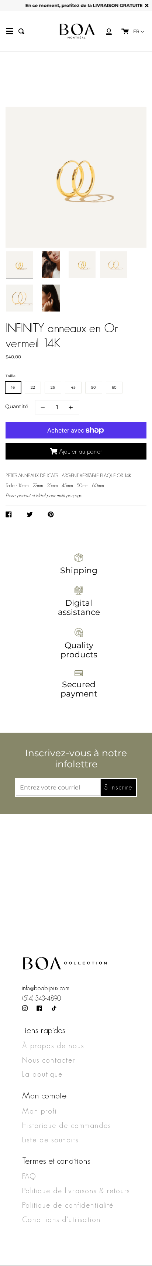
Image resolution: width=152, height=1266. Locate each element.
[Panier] (121, 31)
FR (137, 31)
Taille (10, 376)
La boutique (42, 1074)
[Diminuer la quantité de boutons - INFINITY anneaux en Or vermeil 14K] (44, 407)
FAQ (29, 1176)
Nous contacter (49, 1060)
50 (93, 387)
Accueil (18, 100)
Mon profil (40, 1111)
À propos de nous (53, 1046)
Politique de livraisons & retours (76, 1191)
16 (13, 387)
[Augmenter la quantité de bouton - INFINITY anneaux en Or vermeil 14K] (70, 407)
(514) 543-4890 (41, 998)
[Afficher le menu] (9, 31)
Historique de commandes (66, 1125)
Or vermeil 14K (57, 100)
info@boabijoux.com (45, 988)
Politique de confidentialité (68, 1205)
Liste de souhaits (50, 1140)
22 (33, 387)
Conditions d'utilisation (61, 1219)
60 (114, 387)
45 (73, 387)
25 (53, 387)
